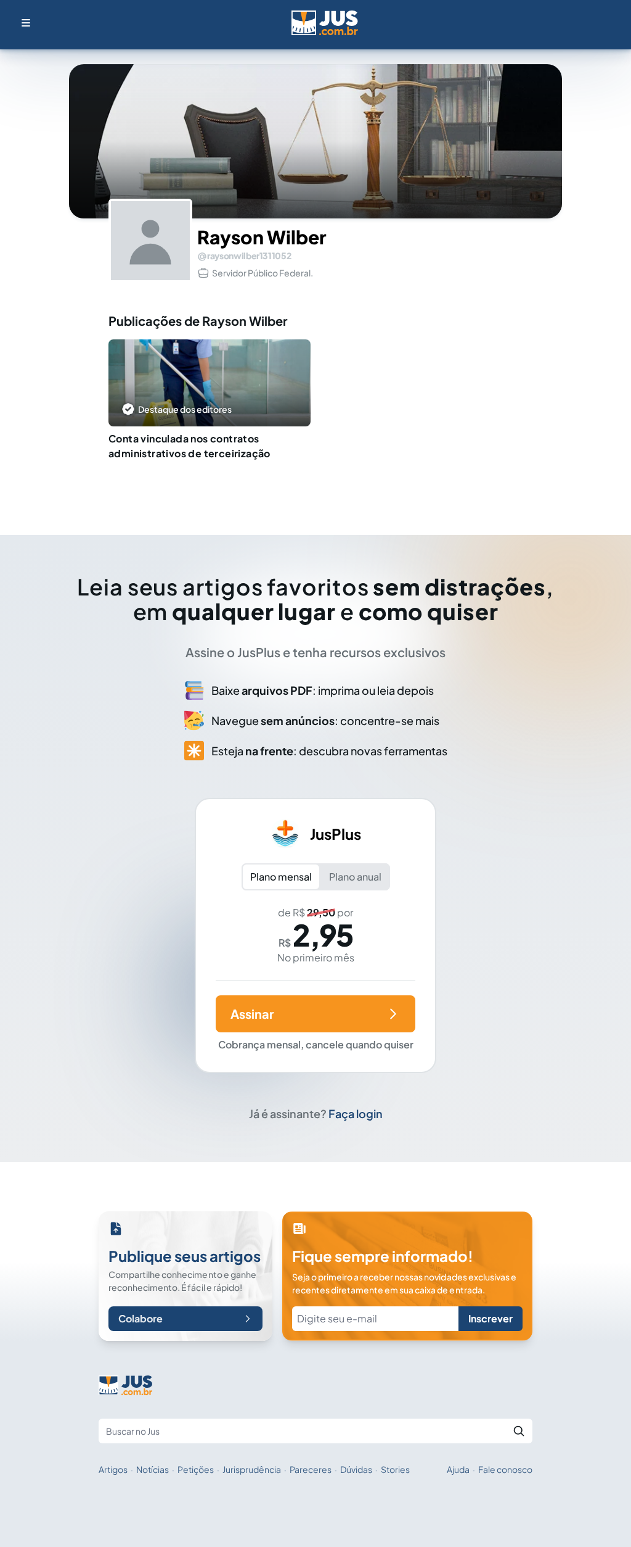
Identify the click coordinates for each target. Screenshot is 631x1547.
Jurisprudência (251, 1469)
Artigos (113, 1469)
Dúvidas (356, 1469)
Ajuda (458, 1469)
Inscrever (490, 1318)
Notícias (152, 1469)
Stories (395, 1469)
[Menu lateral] (26, 23)
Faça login (355, 1113)
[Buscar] (519, 1431)
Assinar (252, 1013)
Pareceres (311, 1469)
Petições (195, 1469)
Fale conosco (505, 1469)
